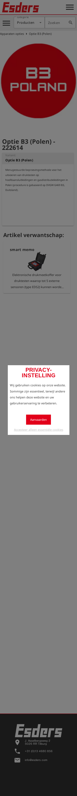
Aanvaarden (38, 419)
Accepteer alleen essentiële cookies (38, 430)
